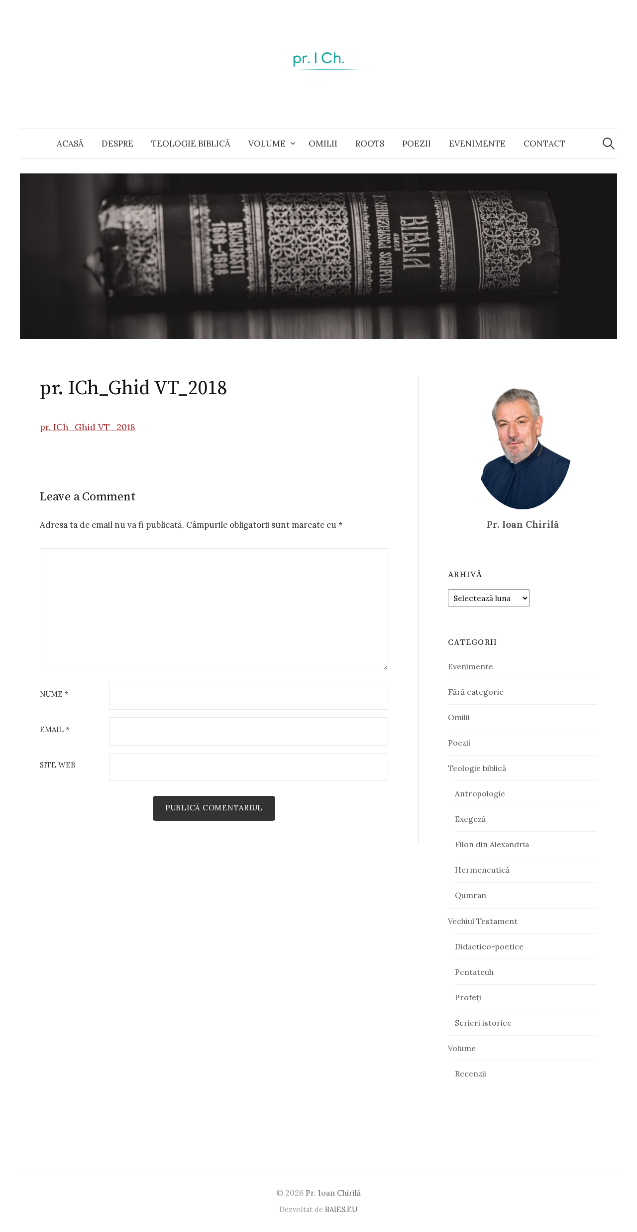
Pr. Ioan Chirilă (333, 1193)
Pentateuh (474, 972)
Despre (117, 143)
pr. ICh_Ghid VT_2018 (87, 427)
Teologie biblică (190, 143)
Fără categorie (476, 692)
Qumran (470, 895)
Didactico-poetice (489, 946)
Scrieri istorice (483, 1023)
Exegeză (470, 819)
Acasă (70, 143)
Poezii (416, 143)
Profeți (468, 997)
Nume (54, 694)
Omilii (323, 143)
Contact (544, 143)
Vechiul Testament (483, 921)
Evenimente (477, 143)
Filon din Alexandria (492, 844)
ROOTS (369, 143)
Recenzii (470, 1073)
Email (55, 730)
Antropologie (480, 793)
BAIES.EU (341, 1209)
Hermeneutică (482, 870)
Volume (267, 143)
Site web (58, 765)
